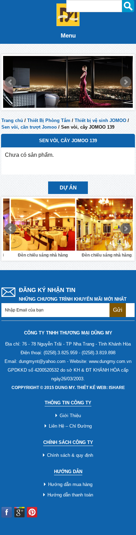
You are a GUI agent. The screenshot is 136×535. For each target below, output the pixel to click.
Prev (10, 82)
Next (125, 82)
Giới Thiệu (70, 415)
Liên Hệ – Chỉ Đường (70, 426)
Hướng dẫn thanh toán (70, 494)
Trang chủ (12, 120)
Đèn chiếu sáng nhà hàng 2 (100, 255)
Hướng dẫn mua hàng (70, 484)
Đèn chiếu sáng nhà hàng (35, 255)
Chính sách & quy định (70, 455)
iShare (117, 387)
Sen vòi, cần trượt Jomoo (29, 127)
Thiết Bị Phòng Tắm (48, 120)
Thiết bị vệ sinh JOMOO (100, 120)
